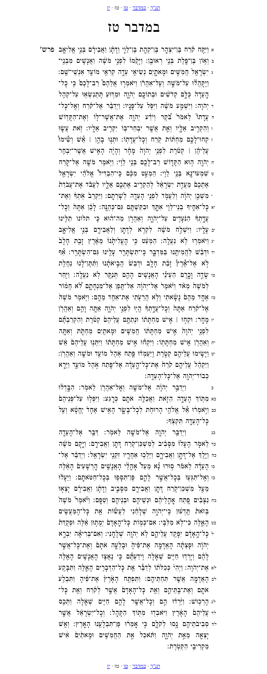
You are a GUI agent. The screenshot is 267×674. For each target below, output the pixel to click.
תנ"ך (155, 7)
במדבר (139, 7)
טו (126, 7)
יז (108, 7)
